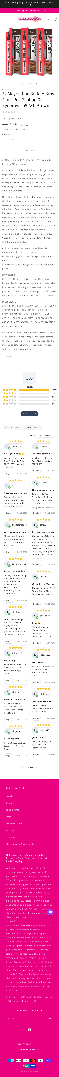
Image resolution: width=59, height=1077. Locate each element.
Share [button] (8, 356)
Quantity (6, 134)
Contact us (11, 803)
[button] (3, 19)
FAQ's (8, 816)
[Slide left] (22, 83)
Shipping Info (12, 809)
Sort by (32, 435)
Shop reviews (33, 427)
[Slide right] (36, 83)
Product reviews (13, 427)
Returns (10, 830)
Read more (36, 558)
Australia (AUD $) (27, 1049)
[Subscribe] (49, 1018)
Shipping (5, 129)
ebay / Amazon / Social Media (20, 844)
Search (9, 796)
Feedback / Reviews (15, 823)
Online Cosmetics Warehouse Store (24, 941)
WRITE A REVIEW (29, 413)
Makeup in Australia (32, 1071)
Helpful (8, 474)
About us (10, 837)
